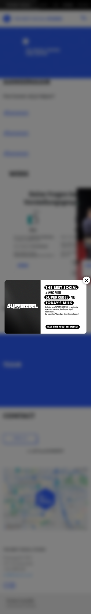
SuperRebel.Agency (23, 307)
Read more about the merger (63, 327)
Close (86, 280)
